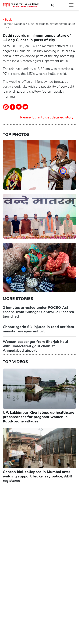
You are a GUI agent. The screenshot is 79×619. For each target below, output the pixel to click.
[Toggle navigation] (71, 4)
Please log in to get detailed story (46, 117)
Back (8, 19)
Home (7, 24)
